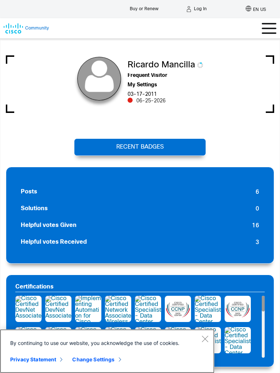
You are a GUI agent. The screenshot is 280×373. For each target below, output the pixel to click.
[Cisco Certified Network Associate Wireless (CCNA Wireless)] (118, 309)
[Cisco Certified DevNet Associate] (28, 309)
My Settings (142, 85)
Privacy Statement (33, 359)
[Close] (205, 338)
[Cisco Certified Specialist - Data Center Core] (238, 340)
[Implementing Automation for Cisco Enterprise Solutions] (88, 309)
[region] (107, 351)
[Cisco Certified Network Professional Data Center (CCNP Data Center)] (178, 309)
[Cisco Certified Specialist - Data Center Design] (148, 309)
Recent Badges (140, 147)
